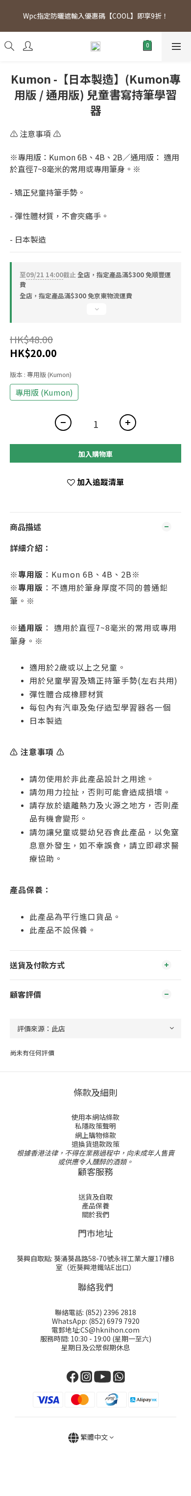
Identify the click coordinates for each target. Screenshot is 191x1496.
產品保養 (95, 1205)
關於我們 (95, 1214)
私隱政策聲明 (95, 1126)
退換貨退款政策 (95, 1144)
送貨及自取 (95, 1197)
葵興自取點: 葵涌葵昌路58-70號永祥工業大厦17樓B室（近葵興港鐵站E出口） (95, 1262)
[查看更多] (95, 313)
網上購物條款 (95, 1135)
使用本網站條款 (95, 1117)
